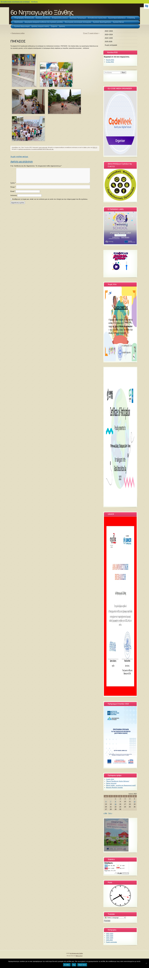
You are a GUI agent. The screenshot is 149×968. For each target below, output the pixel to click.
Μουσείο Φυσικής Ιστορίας (114, 787)
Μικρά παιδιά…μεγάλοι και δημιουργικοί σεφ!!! (121, 785)
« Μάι (105, 813)
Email (12, 191)
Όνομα (13, 187)
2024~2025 (109, 38)
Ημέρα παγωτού (111, 783)
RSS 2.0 (95, 147)
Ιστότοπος (13, 195)
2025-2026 (108, 41)
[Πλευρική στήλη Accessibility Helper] (146, 6)
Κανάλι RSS (110, 60)
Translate (107, 921)
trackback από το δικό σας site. (45, 149)
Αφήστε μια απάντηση (21, 161)
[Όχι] (146, 963)
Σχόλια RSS (110, 62)
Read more (82, 965)
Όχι (74, 965)
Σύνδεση (34, 2)
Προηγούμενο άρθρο (18, 33)
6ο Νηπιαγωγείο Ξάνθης (41, 12)
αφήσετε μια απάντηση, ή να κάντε (28, 149)
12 (134, 801)
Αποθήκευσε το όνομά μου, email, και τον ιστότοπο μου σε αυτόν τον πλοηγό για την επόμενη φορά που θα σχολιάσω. (50, 199)
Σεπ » (110, 813)
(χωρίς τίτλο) (110, 779)
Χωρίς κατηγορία (43, 147)
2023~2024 (109, 34)
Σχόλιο (13, 183)
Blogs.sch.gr (79, 955)
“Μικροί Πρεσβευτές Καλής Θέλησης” (117, 781)
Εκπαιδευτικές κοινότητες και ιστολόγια (15, 2)
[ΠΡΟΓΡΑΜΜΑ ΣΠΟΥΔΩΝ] (120, 767)
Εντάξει (66, 965)
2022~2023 (109, 31)
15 (115, 804)
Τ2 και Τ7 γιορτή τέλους (90, 33)
